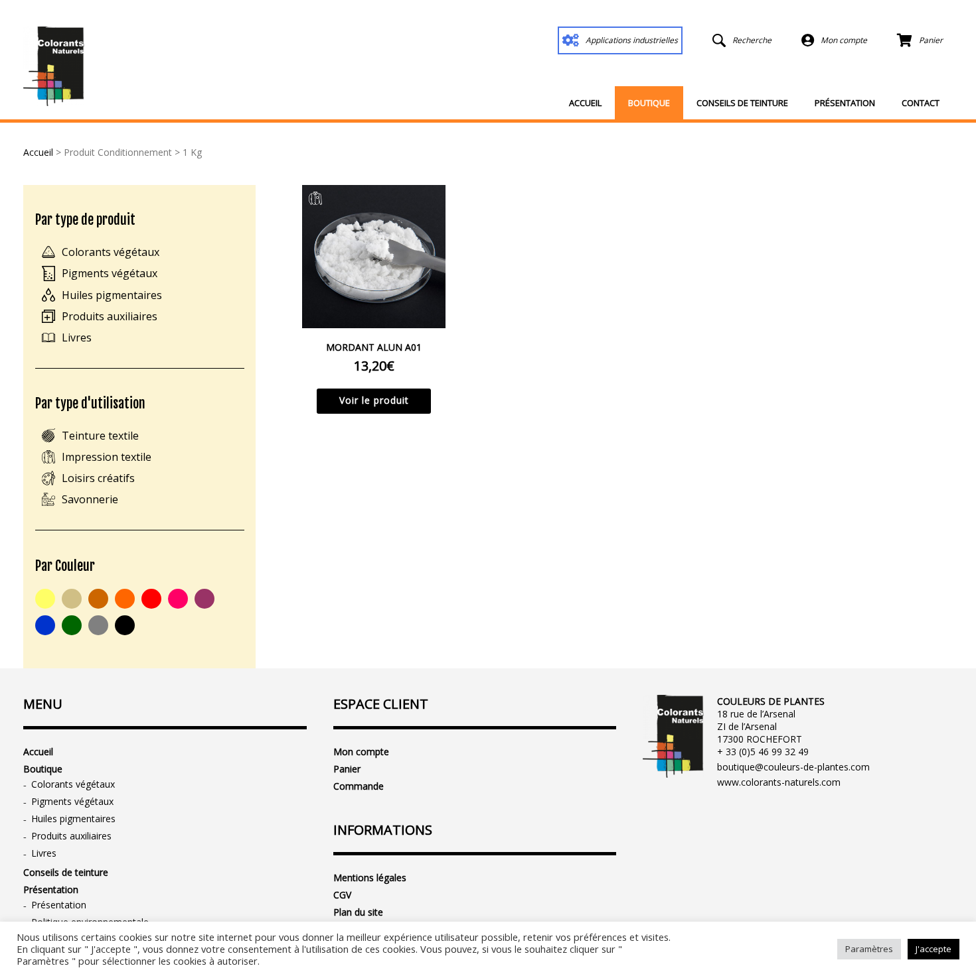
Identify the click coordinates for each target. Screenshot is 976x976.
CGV (342, 894)
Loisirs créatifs (98, 478)
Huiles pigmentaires (112, 295)
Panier (347, 768)
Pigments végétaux (109, 273)
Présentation (845, 103)
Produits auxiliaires (109, 316)
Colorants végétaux (110, 252)
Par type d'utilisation (90, 403)
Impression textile (106, 457)
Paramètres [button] (869, 949)
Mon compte (361, 751)
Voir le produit (374, 400)
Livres (77, 337)
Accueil (585, 103)
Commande (358, 786)
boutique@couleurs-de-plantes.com (793, 767)
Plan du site (358, 912)
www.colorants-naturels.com (779, 782)
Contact (920, 103)
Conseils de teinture (742, 103)
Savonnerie (90, 499)
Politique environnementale (90, 922)
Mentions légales (369, 877)
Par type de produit (85, 220)
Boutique (649, 103)
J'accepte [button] (933, 949)
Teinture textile (100, 435)
